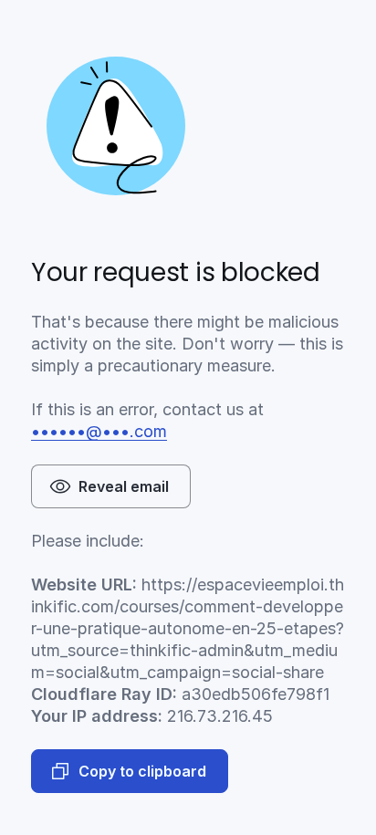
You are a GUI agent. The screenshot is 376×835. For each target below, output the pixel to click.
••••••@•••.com (99, 431)
